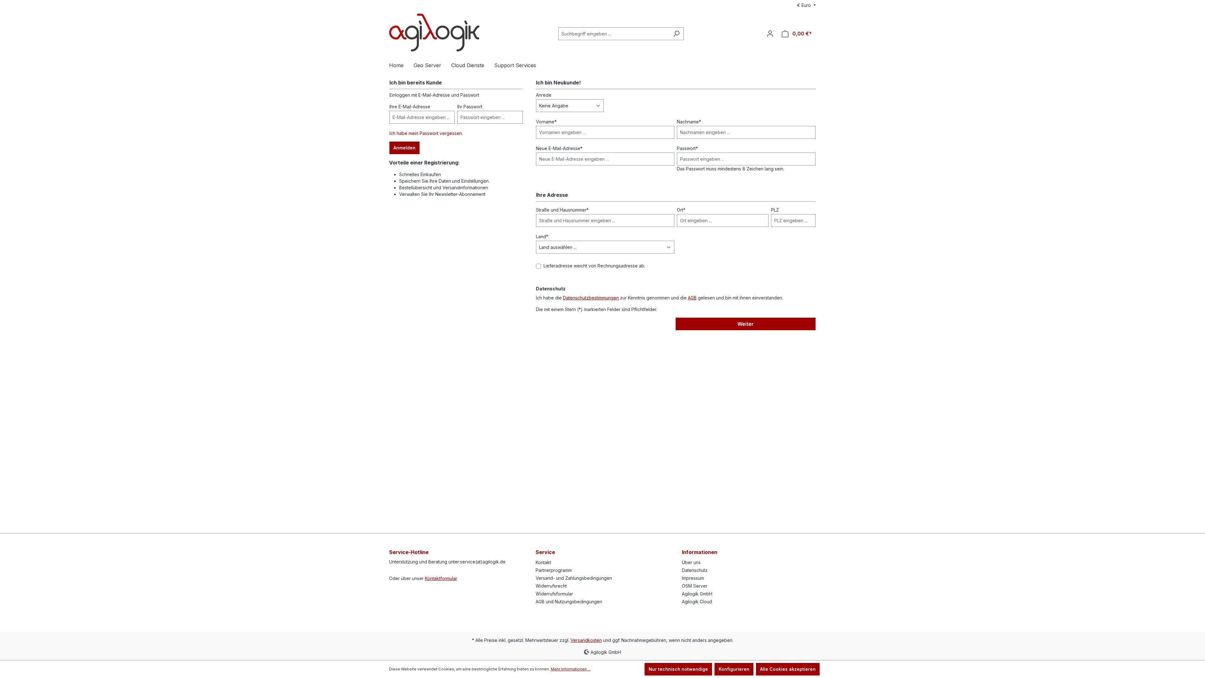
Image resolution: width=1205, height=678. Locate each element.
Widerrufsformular (554, 593)
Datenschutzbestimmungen (591, 297)
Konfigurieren (734, 669)
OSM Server (694, 586)
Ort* (681, 210)
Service (545, 552)
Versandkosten (586, 640)
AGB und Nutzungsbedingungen (569, 601)
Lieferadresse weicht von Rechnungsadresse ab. (594, 265)
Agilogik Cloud (697, 601)
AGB (692, 297)
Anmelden (404, 147)
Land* (542, 236)
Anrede (543, 95)
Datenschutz (695, 570)
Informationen (699, 552)
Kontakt (543, 562)
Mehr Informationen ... (571, 669)
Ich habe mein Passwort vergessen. (426, 133)
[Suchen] (676, 33)
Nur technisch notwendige (678, 669)
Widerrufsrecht (551, 586)
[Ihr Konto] (770, 33)
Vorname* (546, 121)
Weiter (745, 324)
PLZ (775, 210)
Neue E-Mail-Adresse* (559, 148)
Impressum (693, 578)
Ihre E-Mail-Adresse (409, 106)
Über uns (691, 562)
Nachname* (689, 121)
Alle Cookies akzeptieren (788, 669)
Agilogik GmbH (697, 593)
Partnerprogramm (554, 570)
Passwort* (687, 148)
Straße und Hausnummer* (562, 210)
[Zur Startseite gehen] (434, 32)
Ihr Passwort (469, 106)
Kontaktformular (441, 578)
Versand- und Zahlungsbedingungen (574, 578)
